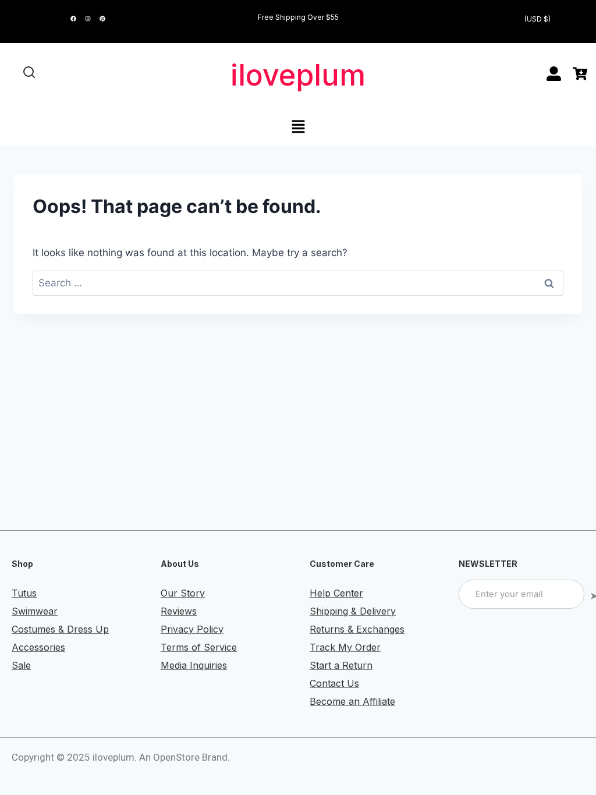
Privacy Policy (192, 629)
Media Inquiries (194, 665)
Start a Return (341, 665)
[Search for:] (298, 283)
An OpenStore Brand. (184, 757)
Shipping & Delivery (353, 611)
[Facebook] (73, 18)
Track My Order (345, 647)
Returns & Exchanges (357, 629)
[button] (298, 127)
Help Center (336, 593)
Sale (21, 665)
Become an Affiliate (352, 701)
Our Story (183, 593)
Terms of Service (199, 647)
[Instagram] (88, 18)
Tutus (24, 593)
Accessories (38, 647)
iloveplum (298, 75)
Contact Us (334, 683)
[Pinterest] (102, 18)
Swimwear (35, 611)
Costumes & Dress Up (60, 629)
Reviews (179, 611)
